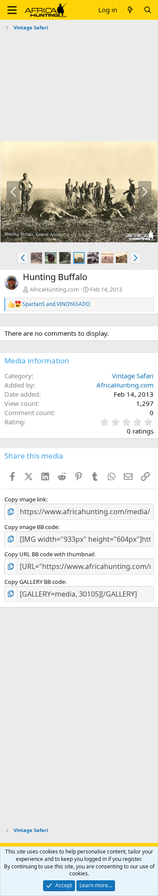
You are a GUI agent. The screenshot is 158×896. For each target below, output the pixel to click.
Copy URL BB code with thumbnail (49, 554)
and (56, 304)
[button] (12, 10)
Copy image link (25, 499)
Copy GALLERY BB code (34, 582)
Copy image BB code (31, 527)
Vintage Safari (133, 375)
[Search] (147, 10)
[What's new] (130, 10)
